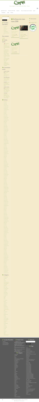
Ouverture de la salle (17, 378)
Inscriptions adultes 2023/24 (29, 375)
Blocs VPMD (5, 287)
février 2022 (5, 148)
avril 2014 (5, 252)
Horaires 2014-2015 (28, 364)
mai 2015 (5, 236)
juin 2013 (5, 262)
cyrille (16, 52)
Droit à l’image (28, 362)
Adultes (17, 10)
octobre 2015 (6, 231)
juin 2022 (5, 144)
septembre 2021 (6, 153)
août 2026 (5, 101)
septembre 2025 (6, 109)
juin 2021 (5, 157)
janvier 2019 (5, 186)
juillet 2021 (5, 156)
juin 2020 (5, 169)
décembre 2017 (6, 201)
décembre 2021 (6, 151)
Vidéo (8, 12)
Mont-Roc (5, 305)
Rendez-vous (6, 314)
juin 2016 (5, 223)
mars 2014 (5, 253)
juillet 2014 (5, 248)
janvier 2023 (5, 139)
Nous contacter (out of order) (26, 10)
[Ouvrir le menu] (37, 8)
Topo (4, 329)
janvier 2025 (5, 116)
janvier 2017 (5, 215)
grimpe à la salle (28, 363)
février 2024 (5, 126)
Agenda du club (4, 10)
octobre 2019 (6, 175)
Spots (34, 10)
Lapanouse (5, 302)
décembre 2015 (6, 228)
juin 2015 (5, 235)
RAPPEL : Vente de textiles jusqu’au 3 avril (7, 55)
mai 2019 (5, 180)
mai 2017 (5, 210)
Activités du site (28, 348)
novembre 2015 (6, 230)
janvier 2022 (5, 149)
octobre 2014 (6, 244)
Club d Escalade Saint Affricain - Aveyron (19, 399)
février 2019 (5, 184)
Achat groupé (16, 354)
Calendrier (27, 357)
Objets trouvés (6, 307)
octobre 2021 (6, 152)
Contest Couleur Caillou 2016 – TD (30, 359)
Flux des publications (5, 342)
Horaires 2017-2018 (28, 365)
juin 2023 (5, 134)
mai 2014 (5, 250)
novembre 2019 (6, 174)
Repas (5, 315)
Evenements (16, 367)
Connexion (5, 26)
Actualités (3, 12)
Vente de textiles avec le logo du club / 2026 (6, 59)
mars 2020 (5, 170)
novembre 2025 (6, 107)
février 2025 (5, 114)
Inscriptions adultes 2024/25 (29, 376)
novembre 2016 (6, 218)
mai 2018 (5, 195)
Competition (5, 289)
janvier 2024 (5, 127)
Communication (6, 288)
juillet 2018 (5, 192)
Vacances (5, 331)
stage (5, 324)
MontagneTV (6, 306)
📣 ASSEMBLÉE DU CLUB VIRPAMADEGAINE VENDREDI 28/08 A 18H (7, 46)
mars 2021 (5, 161)
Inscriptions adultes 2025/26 (29, 377)
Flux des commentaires (6, 343)
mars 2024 (5, 125)
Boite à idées (28, 356)
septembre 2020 (6, 166)
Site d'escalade (6, 318)
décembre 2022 (6, 140)
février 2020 (5, 171)
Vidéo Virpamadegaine (17, 396)
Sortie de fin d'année (17, 387)
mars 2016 (5, 226)
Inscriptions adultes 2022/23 (29, 374)
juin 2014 (5, 249)
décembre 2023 (6, 129)
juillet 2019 (5, 178)
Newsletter (27, 384)
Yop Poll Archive (28, 394)
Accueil (3, 16)
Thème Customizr (22, 400)
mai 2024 (5, 123)
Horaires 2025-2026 (11, 10)
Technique (5, 327)
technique (16, 390)
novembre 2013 (6, 257)
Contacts (5, 291)
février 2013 (5, 266)
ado (4, 279)
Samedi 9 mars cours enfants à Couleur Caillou (15, 49)
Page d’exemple (28, 386)
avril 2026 (5, 103)
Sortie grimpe (6, 323)
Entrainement (6, 293)
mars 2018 (5, 197)
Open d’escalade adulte (29, 385)
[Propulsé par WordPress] (14, 400)
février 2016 (5, 227)
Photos (12, 12)
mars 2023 (5, 136)
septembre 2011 (6, 272)
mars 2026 (5, 104)
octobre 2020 (6, 165)
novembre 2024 (6, 117)
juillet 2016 (5, 222)
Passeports (5, 311)
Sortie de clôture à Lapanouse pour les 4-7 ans (6, 79)
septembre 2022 (6, 143)
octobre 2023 (6, 131)
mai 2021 (5, 158)
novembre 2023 (6, 130)
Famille (5, 296)
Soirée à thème (6, 319)
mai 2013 (5, 263)
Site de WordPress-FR (5, 344)
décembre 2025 (6, 105)
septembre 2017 (6, 205)
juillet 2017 (5, 208)
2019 (6, 16)
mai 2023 (5, 135)
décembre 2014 (6, 241)
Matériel (16, 374)
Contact (3, 38)
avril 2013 (5, 265)
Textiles (5, 328)
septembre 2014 (6, 245)
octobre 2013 (6, 258)
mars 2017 (5, 213)
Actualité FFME (33, 22)
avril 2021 (5, 160)
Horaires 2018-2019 (28, 366)
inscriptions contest (28, 380)
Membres (27, 383)
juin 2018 (5, 193)
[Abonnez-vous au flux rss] (29, 20)
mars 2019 (5, 183)
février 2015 (5, 240)
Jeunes (5, 301)
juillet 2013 (5, 261)
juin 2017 (5, 209)
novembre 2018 (6, 188)
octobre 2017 (6, 204)
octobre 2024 (6, 118)
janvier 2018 (5, 200)
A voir (27, 347)
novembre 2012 (6, 270)
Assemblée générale (17, 359)
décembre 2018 (6, 187)
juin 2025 (5, 112)
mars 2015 (5, 239)
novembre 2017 (6, 202)
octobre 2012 (6, 271)
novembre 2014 (6, 243)
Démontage (5, 292)
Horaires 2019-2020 (28, 367)
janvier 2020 (5, 173)
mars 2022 (5, 147)
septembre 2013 (6, 259)
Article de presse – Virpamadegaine (19, 358)
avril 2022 (5, 145)
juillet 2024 (5, 121)
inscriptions (5, 300)
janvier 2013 (5, 267)
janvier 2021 (5, 162)
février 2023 (5, 138)
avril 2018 (5, 196)
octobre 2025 (6, 108)
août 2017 (5, 206)
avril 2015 (5, 237)
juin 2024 (5, 122)
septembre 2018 (6, 191)
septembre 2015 (6, 232)
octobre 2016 (6, 219)
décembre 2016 (6, 217)
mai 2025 (5, 113)
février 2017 (5, 214)
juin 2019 (5, 179)
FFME (4, 297)
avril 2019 (5, 182)
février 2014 (5, 254)
